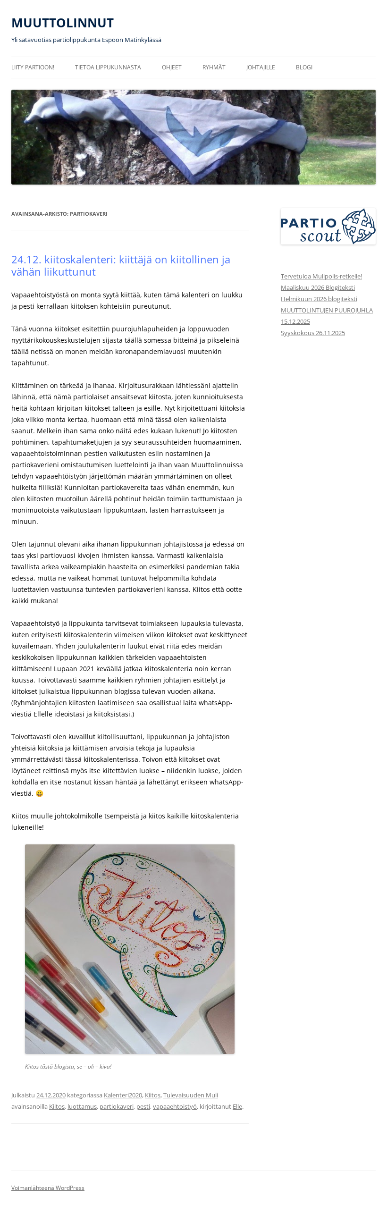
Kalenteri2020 (123, 1095)
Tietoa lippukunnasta (108, 67)
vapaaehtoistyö (175, 1106)
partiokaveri (117, 1106)
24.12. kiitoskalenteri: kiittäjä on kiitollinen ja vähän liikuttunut (120, 265)
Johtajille (260, 67)
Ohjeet (172, 67)
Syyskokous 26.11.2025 (313, 333)
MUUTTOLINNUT (62, 22)
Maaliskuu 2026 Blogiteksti (318, 287)
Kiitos (152, 1095)
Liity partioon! (32, 67)
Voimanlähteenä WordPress (47, 1188)
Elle (237, 1106)
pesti (143, 1106)
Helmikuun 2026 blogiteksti (319, 299)
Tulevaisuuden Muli (190, 1095)
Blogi (304, 67)
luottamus (82, 1106)
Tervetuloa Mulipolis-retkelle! (321, 276)
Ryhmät (214, 67)
